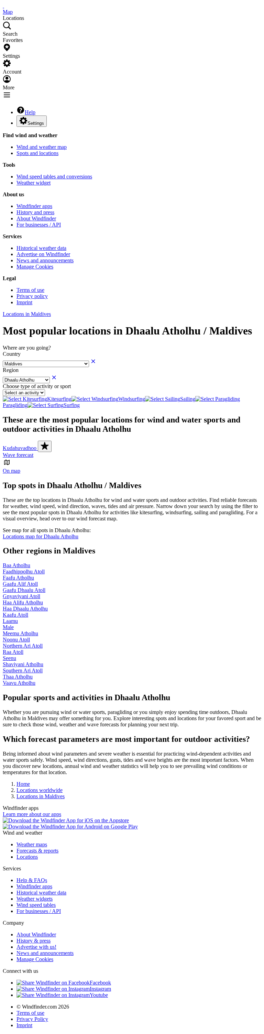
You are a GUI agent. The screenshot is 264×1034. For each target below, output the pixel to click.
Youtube (99, 995)
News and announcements (45, 260)
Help (30, 112)
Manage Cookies (34, 267)
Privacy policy (32, 296)
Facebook (100, 983)
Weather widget (33, 183)
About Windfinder (36, 218)
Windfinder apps (34, 206)
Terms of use (30, 290)
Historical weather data (41, 248)
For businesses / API (38, 225)
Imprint (24, 302)
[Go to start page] (3, 6)
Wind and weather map (41, 147)
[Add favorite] (45, 446)
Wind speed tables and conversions (54, 176)
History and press (35, 212)
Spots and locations (37, 153)
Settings (36, 123)
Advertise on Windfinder (43, 254)
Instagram (100, 989)
